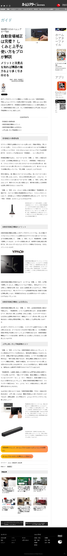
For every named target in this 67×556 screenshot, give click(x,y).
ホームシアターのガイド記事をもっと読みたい (17, 456)
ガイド (30, 9)
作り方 (36, 9)
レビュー (13, 9)
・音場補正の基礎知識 (8, 121)
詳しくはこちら (59, 105)
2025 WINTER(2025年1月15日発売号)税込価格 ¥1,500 (60, 66)
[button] (26, 35)
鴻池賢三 (9, 466)
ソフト (19, 9)
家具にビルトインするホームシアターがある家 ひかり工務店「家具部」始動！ (35, 524)
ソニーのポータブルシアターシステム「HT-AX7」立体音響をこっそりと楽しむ (13, 523)
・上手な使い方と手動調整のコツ (11, 130)
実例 (8, 9)
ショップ (25, 9)
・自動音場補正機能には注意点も (11, 127)
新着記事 (14, 462)
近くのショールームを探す (46, 9)
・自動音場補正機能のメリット (10, 124)
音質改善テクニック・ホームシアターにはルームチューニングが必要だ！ (24, 449)
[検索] (66, 9)
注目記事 (2, 9)
